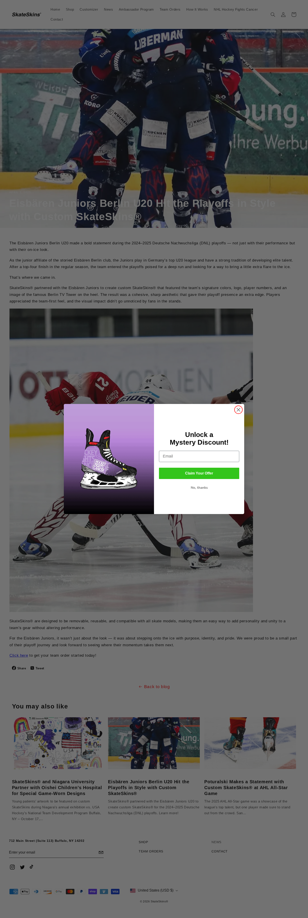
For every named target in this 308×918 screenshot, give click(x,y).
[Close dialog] (238, 410)
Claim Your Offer (199, 473)
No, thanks (199, 487)
